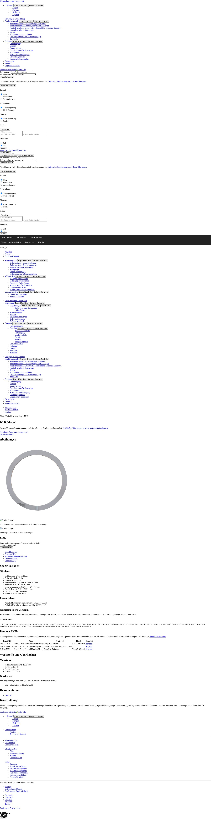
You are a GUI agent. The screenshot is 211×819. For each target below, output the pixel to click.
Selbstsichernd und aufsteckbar (22, 267)
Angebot (8, 252)
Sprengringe (14, 269)
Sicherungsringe (6, 237)
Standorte (13, 350)
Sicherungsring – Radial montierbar (23, 265)
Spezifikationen (11, 552)
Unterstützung (10, 730)
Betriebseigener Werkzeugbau (21, 50)
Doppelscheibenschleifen (19, 59)
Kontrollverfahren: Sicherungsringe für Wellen (28, 24)
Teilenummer (5, 72)
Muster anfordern (11, 410)
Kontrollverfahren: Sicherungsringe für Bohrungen (29, 26)
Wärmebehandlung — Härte (21, 34)
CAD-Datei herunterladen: (20, 543)
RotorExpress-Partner (18, 766)
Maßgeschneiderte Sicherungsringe (23, 274)
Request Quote (10, 408)
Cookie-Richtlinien (17, 777)
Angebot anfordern (12, 66)
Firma (7, 762)
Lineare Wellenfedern (18, 287)
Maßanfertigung (16, 312)
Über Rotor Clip (11, 749)
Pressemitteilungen (17, 753)
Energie (18, 337)
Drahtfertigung (15, 44)
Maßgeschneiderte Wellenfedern (22, 290)
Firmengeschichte (16, 326)
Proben (7, 254)
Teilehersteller (5, 74)
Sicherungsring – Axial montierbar (23, 263)
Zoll (4, 143)
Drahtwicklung (15, 48)
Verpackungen (15, 305)
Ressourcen (9, 61)
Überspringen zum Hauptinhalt (12, 1)
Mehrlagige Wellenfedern (19, 281)
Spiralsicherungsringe (18, 272)
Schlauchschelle (9, 99)
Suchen (3, 148)
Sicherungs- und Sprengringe (26, 308)
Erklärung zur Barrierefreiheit (16, 791)
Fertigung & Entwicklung (15, 19)
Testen (12, 32)
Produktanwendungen (18, 317)
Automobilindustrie (22, 331)
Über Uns (41, 242)
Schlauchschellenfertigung (20, 55)
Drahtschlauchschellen (18, 294)
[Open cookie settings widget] (4, 815)
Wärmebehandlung (17, 52)
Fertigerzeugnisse (21, 342)
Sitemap (8, 787)
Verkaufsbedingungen (18, 768)
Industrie (18, 339)
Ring (5, 94)
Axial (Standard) (9, 119)
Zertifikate (14, 39)
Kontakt (8, 63)
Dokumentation (11, 558)
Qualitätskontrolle (12, 21)
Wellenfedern (21, 237)
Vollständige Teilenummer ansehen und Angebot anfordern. (85, 428)
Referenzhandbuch (17, 321)
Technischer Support (18, 734)
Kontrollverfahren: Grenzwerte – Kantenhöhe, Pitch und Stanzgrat (35, 28)
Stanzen (13, 46)
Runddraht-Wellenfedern (19, 283)
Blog (12, 751)
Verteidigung (20, 333)
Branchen (13, 328)
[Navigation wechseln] (13, 153)
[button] (8, 85)
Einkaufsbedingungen (18, 771)
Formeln (13, 315)
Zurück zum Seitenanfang (10, 808)
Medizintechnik (21, 335)
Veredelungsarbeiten (17, 57)
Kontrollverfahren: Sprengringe (22, 30)
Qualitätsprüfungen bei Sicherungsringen (25, 37)
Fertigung (8, 41)
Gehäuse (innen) (9, 108)
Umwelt (13, 348)
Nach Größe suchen (26, 155)
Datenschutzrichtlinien (18, 775)
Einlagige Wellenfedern (19, 279)
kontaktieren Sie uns (158, 637)
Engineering (29, 242)
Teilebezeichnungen (17, 319)
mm (4, 146)
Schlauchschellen (36, 237)
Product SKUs (10, 554)
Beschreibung (10, 561)
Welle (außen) (8, 110)
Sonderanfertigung (12, 256)
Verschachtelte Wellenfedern (21, 285)
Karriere (13, 755)
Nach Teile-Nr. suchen (8, 155)
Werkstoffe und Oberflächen (11, 242)
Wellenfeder (7, 97)
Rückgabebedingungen (19, 773)
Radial (5, 121)
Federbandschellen (17, 296)
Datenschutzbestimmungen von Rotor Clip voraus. (67, 81)
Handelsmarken (16, 758)
